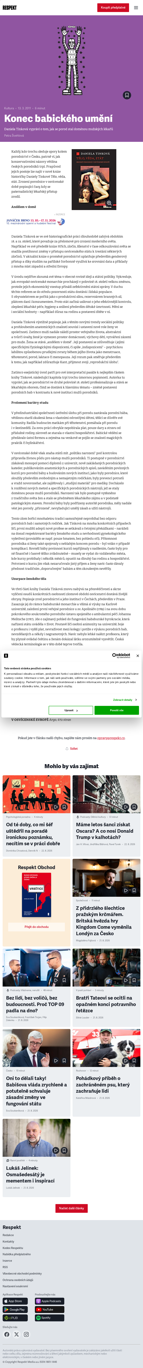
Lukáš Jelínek (13, 1187)
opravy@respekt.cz (111, 738)
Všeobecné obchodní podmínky (22, 1273)
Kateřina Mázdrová (86, 1098)
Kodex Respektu (13, 1248)
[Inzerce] (35, 221)
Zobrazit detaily (122, 699)
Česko (9, 1070)
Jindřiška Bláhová (99, 844)
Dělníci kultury (98, 817)
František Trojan (33, 1017)
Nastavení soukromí (15, 1286)
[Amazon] (15, 1317)
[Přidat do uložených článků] (64, 806)
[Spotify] (49, 1317)
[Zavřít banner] (138, 656)
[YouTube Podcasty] (49, 1309)
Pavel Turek (115, 844)
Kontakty (8, 1241)
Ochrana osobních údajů (18, 1280)
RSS (5, 1267)
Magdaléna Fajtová (86, 940)
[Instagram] (26, 1337)
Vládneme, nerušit (30, 990)
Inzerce (7, 1261)
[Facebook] (7, 1337)
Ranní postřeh (17, 1160)
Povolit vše (116, 710)
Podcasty (85, 817)
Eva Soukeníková (15, 1017)
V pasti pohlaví (83, 990)
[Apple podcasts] (49, 1301)
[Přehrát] (55, 806)
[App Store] (15, 1301)
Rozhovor (81, 1070)
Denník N (33, 850)
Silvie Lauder (82, 1017)
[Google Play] (15, 1309)
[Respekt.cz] (10, 8)
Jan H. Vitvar (82, 844)
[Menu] (136, 7)
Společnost (82, 900)
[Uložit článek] (127, 95)
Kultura (9, 108)
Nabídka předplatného (17, 1254)
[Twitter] (16, 1337)
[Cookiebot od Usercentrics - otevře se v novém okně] (115, 655)
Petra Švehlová (14, 135)
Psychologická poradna (18, 817)
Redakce (8, 1235)
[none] (109, 203)
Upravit (69, 710)
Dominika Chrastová (16, 850)
